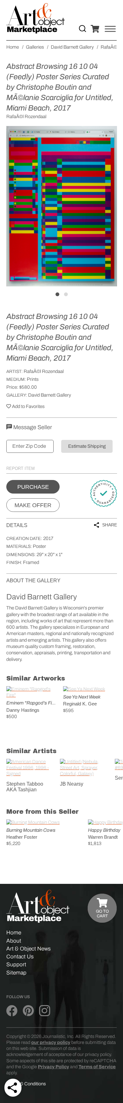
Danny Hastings (22, 710)
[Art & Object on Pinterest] (28, 1011)
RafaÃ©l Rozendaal (44, 371)
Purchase (33, 487)
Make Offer (33, 505)
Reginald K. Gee (80, 703)
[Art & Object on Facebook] (11, 1011)
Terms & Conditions (26, 1083)
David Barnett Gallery (49, 395)
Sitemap (16, 973)
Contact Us (20, 957)
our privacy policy (50, 1042)
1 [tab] (57, 294)
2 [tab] (66, 294)
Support (16, 965)
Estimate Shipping (87, 446)
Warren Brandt (103, 837)
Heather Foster (21, 837)
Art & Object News (28, 949)
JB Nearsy (71, 784)
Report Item (20, 468)
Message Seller (32, 427)
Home (13, 933)
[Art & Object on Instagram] (44, 1011)
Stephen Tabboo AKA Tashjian (24, 786)
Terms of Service (97, 1066)
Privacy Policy (53, 1066)
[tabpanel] (61, 206)
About (13, 941)
